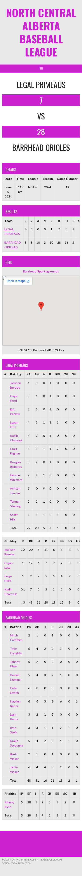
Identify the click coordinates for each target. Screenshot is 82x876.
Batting (15, 374)
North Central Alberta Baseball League (41, 32)
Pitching (10, 541)
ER (54, 541)
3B (74, 374)
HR (74, 793)
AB (37, 374)
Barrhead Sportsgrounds (41, 271)
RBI (57, 374)
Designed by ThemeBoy (16, 863)
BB (62, 541)
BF (31, 541)
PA (29, 374)
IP (22, 541)
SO (70, 541)
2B (66, 374)
